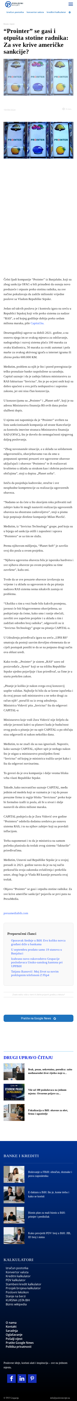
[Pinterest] (32, 1378)
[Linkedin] (34, 101)
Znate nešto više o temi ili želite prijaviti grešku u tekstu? (38, 994)
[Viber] (50, 101)
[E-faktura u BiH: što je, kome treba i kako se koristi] (14, 1194)
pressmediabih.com (16, 913)
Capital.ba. (37, 323)
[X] (26, 101)
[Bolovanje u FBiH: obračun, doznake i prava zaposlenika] (14, 1174)
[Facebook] (17, 101)
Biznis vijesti (9, 24)
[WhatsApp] (42, 101)
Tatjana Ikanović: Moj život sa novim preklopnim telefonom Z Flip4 (35, 973)
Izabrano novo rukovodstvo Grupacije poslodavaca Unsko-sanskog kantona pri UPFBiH (37, 962)
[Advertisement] (38, 217)
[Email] (59, 101)
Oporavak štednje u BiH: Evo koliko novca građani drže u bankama (38, 942)
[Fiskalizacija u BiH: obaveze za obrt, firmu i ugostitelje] (14, 1112)
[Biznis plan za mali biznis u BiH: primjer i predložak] (14, 1215)
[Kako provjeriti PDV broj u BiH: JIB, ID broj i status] (14, 1235)
